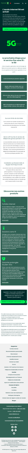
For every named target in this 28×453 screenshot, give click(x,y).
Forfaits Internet (14, 349)
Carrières (14, 390)
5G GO (14, 364)
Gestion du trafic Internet (13, 442)
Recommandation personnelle (14, 351)
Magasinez (14, 346)
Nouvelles (14, 387)
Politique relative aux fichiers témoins (10, 441)
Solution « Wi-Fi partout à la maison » (14, 367)
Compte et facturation (14, 374)
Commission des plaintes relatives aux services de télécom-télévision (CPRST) (14, 446)
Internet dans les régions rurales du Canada (14, 398)
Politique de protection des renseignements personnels (13, 440)
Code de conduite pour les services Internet (13, 444)
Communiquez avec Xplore (14, 406)
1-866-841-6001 (16, 411)
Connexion (17, 3)
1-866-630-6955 (21, 408)
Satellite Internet (14, 359)
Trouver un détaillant (14, 417)
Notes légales (22, 441)
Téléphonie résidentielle (14, 380)
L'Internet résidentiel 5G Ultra (14, 356)
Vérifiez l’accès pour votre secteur (14, 29)
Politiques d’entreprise (14, 395)
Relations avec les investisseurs (14, 393)
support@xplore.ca (14, 414)
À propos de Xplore (14, 385)
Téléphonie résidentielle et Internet (14, 369)
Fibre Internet (14, 354)
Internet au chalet (14, 362)
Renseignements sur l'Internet (14, 377)
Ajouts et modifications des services (14, 382)
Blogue (14, 400)
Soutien (14, 372)
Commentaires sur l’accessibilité (14, 421)
